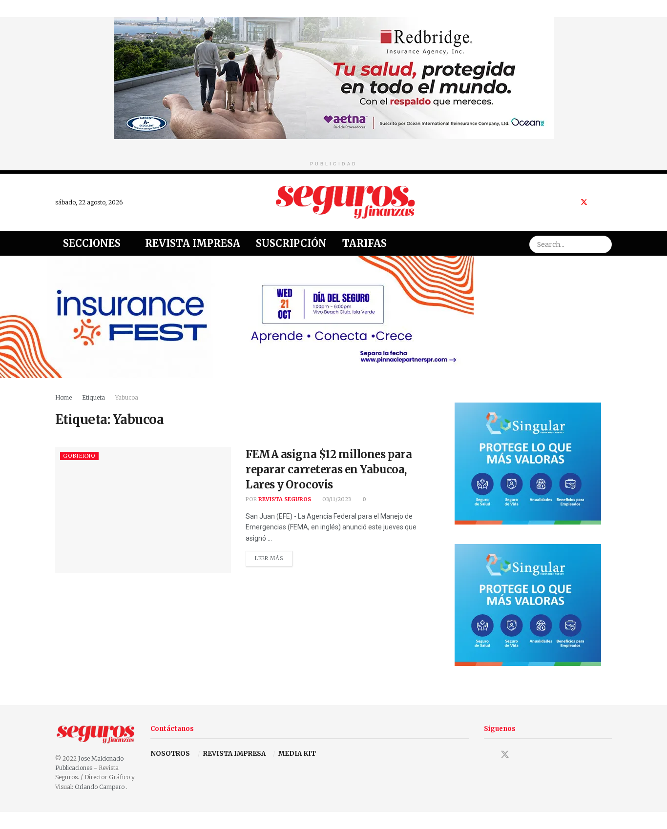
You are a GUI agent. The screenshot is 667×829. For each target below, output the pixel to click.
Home (63, 397)
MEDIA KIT (297, 753)
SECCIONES (92, 243)
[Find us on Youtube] (597, 202)
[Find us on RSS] (609, 202)
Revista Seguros (284, 499)
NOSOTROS (170, 753)
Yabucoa (126, 397)
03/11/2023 (336, 499)
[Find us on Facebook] (571, 202)
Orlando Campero (100, 786)
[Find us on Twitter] (584, 202)
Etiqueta (93, 397)
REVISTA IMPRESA (234, 753)
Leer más (273, 556)
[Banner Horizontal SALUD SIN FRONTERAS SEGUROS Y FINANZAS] (334, 77)
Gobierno (79, 455)
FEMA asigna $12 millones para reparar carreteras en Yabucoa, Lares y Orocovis (329, 469)
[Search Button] (603, 243)
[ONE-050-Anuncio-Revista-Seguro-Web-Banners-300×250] (528, 462)
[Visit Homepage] (345, 202)
